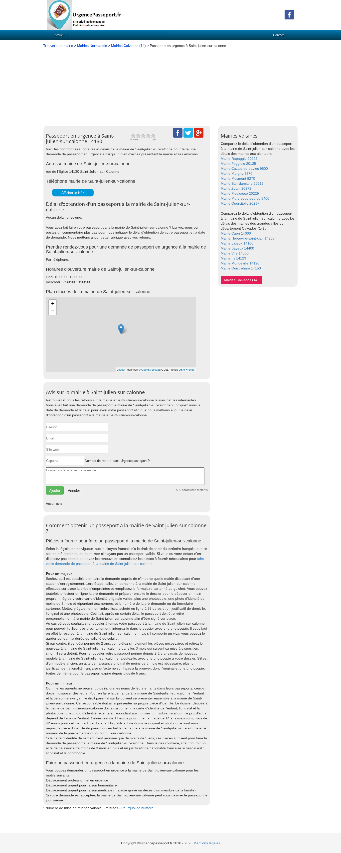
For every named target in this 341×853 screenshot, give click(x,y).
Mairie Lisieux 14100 (237, 243)
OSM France (186, 369)
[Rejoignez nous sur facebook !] (289, 14)
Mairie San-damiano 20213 (242, 183)
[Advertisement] (170, 85)
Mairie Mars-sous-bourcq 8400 (245, 198)
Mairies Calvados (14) (128, 46)
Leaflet (121, 369)
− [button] (52, 311)
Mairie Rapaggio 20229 (239, 159)
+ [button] (52, 303)
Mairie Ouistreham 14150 (241, 268)
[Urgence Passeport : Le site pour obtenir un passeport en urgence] (84, 15)
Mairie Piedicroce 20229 (240, 193)
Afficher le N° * (72, 193)
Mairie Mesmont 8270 (238, 178)
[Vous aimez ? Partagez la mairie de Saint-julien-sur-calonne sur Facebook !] (177, 133)
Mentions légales (206, 843)
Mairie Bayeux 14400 (237, 248)
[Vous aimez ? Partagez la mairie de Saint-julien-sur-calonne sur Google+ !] (198, 133)
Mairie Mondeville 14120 (240, 263)
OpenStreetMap (151, 369)
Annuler (74, 490)
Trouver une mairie (58, 46)
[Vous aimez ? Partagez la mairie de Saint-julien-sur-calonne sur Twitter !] (188, 133)
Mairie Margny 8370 (236, 173)
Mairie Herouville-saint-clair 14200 (248, 238)
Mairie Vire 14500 (235, 253)
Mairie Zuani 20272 (236, 188)
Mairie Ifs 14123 (233, 258)
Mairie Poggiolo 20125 (238, 164)
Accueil (59, 35)
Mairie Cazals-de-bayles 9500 (244, 169)
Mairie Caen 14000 (236, 233)
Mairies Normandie (92, 46)
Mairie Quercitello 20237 (240, 203)
